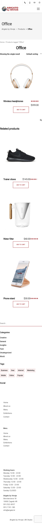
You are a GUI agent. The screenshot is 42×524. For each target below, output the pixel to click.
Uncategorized (5, 353)
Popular (20, 375)
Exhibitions (7, 413)
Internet (21, 370)
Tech (2, 349)
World (2, 356)
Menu (5, 410)
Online (11, 375)
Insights (3, 345)
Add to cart (21, 109)
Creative (3, 338)
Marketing (30, 370)
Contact (6, 417)
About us (6, 406)
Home (2, 42)
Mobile (3, 375)
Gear (12, 370)
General (3, 341)
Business (4, 370)
